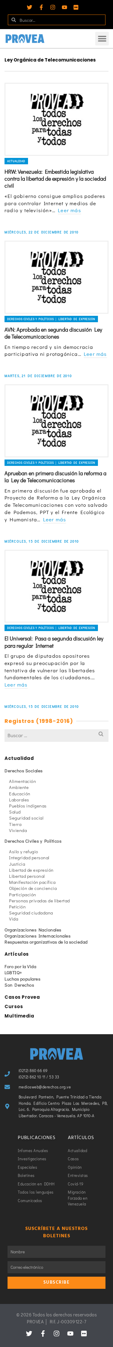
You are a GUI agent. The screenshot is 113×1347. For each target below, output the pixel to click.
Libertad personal (27, 876)
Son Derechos (19, 985)
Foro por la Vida (20, 966)
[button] (102, 38)
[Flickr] (76, 7)
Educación (19, 793)
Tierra (15, 824)
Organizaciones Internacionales (38, 936)
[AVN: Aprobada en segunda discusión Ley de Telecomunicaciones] (56, 277)
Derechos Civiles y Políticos (33, 841)
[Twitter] (29, 7)
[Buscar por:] (56, 735)
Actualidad (16, 161)
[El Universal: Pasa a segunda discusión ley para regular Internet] (56, 586)
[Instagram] (52, 7)
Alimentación (22, 781)
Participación (22, 894)
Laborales (19, 800)
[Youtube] (64, 7)
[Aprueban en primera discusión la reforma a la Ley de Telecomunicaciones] (56, 420)
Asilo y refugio (23, 851)
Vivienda (18, 830)
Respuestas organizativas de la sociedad (46, 942)
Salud (15, 812)
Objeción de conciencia (33, 888)
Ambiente (19, 787)
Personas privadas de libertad (39, 900)
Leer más (69, 210)
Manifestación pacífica (32, 882)
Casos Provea (22, 997)
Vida (13, 919)
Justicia (17, 864)
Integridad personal (29, 857)
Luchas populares (22, 979)
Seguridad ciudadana (31, 913)
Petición (17, 907)
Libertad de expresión (31, 870)
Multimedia (19, 1016)
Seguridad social (26, 818)
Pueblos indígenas (28, 806)
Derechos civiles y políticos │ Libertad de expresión (51, 319)
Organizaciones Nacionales (33, 930)
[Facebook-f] (41, 7)
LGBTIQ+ (13, 972)
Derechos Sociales (24, 770)
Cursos (14, 1006)
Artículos (17, 954)
